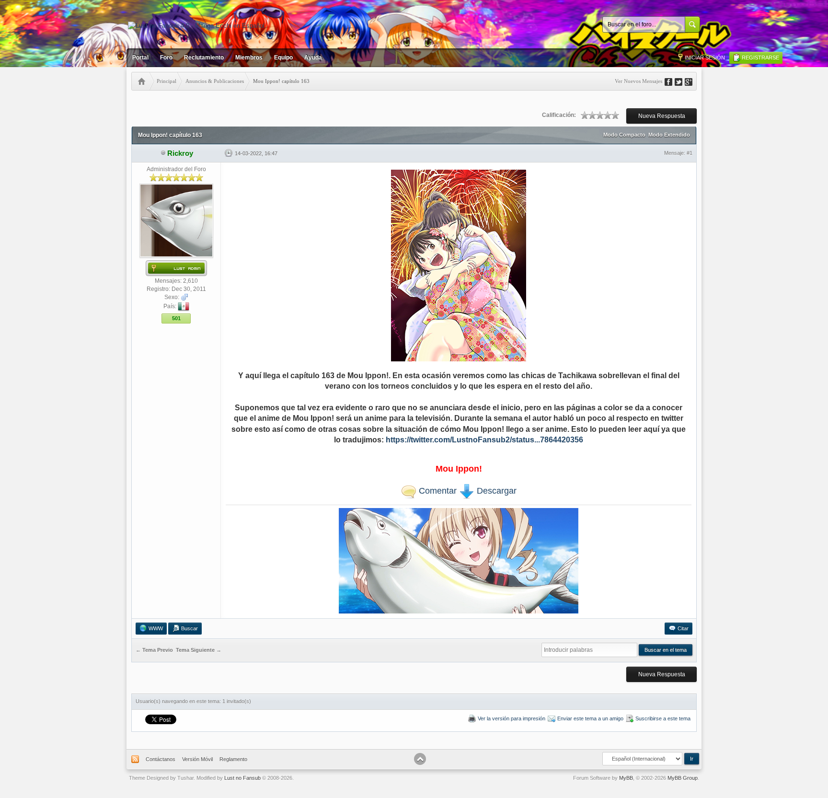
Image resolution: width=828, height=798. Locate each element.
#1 (689, 153)
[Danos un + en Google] (692, 81)
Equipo (283, 57)
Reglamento (233, 759)
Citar (683, 628)
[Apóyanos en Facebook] (671, 81)
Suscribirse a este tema (662, 718)
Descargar (495, 491)
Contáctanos (160, 759)
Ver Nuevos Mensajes (638, 81)
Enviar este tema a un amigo (590, 718)
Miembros (249, 57)
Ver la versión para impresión (511, 718)
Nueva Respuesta (661, 116)
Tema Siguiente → (198, 650)
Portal (140, 57)
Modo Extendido (669, 135)
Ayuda (313, 57)
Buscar (189, 628)
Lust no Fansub (242, 778)
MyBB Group (682, 778)
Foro (166, 57)
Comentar (436, 491)
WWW (156, 628)
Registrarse (760, 57)
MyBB (626, 778)
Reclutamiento (204, 57)
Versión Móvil (197, 759)
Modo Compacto (624, 135)
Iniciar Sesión (705, 57)
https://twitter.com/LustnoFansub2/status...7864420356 (484, 440)
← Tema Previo (154, 650)
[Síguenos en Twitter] (682, 81)
